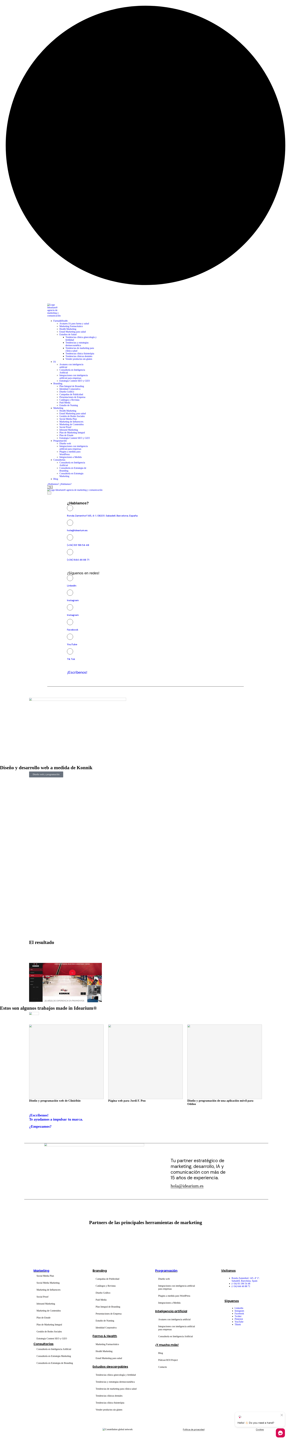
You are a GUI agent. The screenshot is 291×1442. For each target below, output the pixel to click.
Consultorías (59, 460)
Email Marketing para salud (72, 331)
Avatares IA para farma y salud (74, 323)
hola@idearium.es (77, 530)
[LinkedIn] (70, 578)
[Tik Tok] (70, 651)
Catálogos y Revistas (69, 400)
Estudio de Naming (68, 405)
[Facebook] (70, 622)
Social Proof (65, 427)
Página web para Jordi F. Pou (48, 1100)
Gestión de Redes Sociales (72, 416)
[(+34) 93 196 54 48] (70, 537)
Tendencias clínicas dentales (78, 356)
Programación (60, 440)
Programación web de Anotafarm (208, 1100)
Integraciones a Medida (70, 457)
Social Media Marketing (48, 1282)
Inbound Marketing (68, 430)
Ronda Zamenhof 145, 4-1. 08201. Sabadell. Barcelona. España (102, 515)
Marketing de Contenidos (71, 424)
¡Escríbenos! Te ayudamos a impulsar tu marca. (56, 1117)
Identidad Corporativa (69, 389)
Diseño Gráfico (66, 391)
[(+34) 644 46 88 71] (70, 552)
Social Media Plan (68, 419)
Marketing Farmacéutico (71, 326)
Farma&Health (60, 321)
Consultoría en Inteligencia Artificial (54, 1349)
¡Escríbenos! (77, 672)
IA (54, 361)
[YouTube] (70, 637)
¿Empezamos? (40, 1126)
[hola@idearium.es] (70, 523)
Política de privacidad (193, 1429)
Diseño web (65, 443)
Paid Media (64, 402)
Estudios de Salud (68, 334)
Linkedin (239, 1308)
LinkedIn (71, 585)
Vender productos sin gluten (78, 359)
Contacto (162, 1367)
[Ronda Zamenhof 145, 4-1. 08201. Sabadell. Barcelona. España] (70, 508)
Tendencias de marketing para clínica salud (116, 1388)
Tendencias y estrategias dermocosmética (77, 344)
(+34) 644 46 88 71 (78, 559)
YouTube (72, 644)
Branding (57, 383)
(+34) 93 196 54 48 (78, 545)
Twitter (238, 1316)
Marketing (58, 408)
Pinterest (239, 1319)
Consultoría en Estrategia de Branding (55, 1363)
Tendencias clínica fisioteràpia (79, 353)
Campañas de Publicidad (71, 394)
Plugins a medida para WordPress (174, 1296)
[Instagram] (70, 593)
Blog (55, 479)
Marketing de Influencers (71, 421)
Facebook (72, 629)
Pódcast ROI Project (168, 1360)
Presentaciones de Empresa (72, 397)
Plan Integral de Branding (71, 386)
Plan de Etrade (66, 435)
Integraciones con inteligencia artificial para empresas (73, 376)
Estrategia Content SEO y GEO (74, 380)
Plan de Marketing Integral (72, 432)
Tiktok (238, 1324)
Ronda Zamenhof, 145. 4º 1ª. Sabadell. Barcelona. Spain (245, 1279)
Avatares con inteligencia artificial (174, 1319)
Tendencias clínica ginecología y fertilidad (116, 1375)
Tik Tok (71, 659)
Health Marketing (67, 329)
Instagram (73, 600)
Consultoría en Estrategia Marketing (54, 1356)
